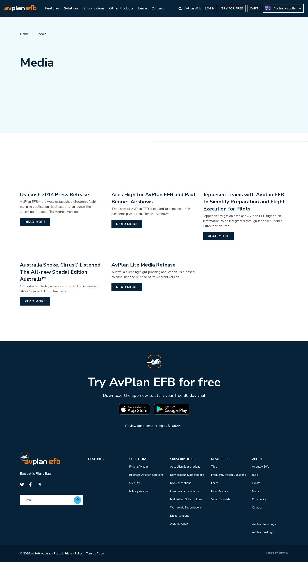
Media (41, 34)
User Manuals (219, 491)
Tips (214, 467)
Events (256, 483)
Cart (254, 8)
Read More (35, 222)
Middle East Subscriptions (186, 499)
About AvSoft (260, 467)
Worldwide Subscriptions (186, 508)
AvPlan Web (192, 8)
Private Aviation (139, 467)
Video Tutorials (220, 499)
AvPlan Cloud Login (264, 524)
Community (259, 499)
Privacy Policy (74, 553)
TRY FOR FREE (232, 8)
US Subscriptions (180, 483)
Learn (214, 483)
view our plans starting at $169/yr (154, 425)
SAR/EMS (135, 483)
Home (24, 34)
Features (96, 459)
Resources (220, 459)
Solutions (138, 459)
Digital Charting (179, 516)
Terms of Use (95, 553)
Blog (255, 475)
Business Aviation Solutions (146, 475)
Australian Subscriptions (185, 467)
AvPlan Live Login (263, 532)
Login (210, 8)
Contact (256, 508)
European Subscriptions (184, 491)
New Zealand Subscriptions (187, 475)
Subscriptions (182, 459)
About (257, 459)
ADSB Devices (179, 524)
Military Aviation (139, 491)
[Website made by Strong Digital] (277, 553)
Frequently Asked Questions (228, 475)
